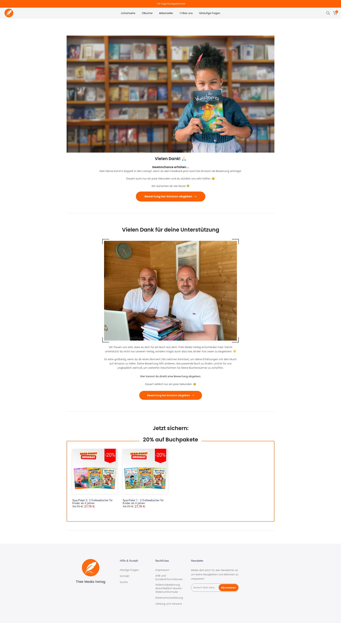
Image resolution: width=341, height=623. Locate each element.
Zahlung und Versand (168, 604)
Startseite (129, 13)
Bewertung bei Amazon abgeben (168, 196)
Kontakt (124, 576)
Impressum (162, 570)
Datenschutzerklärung (169, 598)
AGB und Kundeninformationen (169, 577)
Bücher (148, 13)
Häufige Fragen (210, 13)
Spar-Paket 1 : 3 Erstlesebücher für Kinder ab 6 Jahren (143, 501)
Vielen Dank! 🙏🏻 (170, 158)
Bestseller (167, 13)
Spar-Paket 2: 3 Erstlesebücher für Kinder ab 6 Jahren (92, 501)
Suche (124, 582)
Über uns (187, 13)
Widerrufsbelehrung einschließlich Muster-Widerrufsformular (169, 588)
